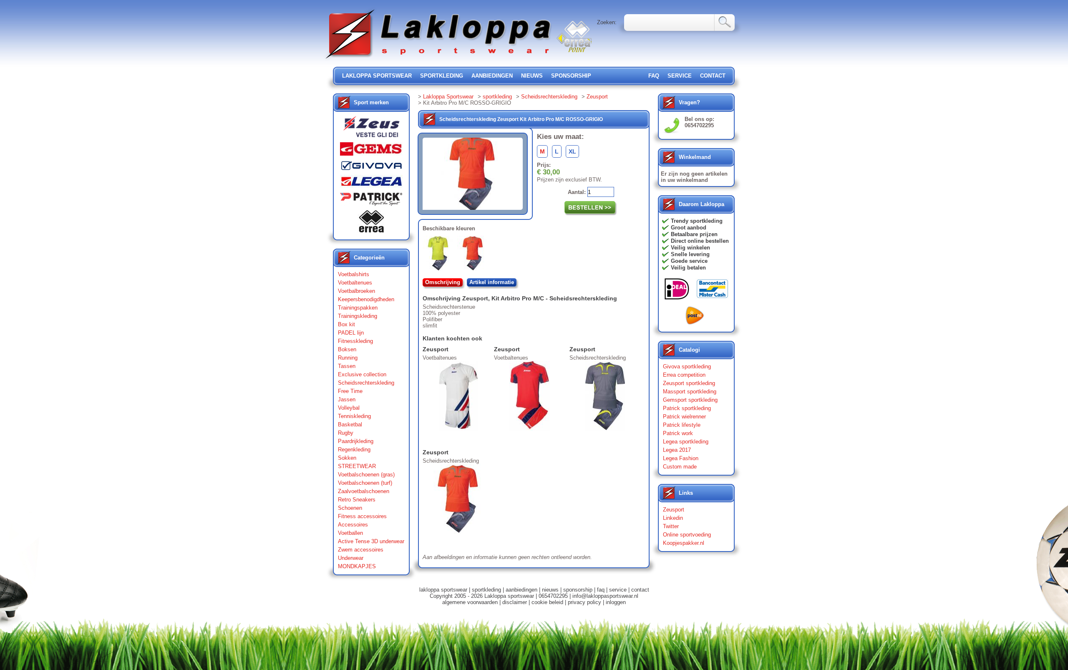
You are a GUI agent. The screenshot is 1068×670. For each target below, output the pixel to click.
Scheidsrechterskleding (366, 383)
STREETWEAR (357, 466)
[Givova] (371, 167)
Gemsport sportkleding (690, 400)
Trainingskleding (357, 316)
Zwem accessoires (360, 550)
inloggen (616, 602)
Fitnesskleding (355, 341)
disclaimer (514, 602)
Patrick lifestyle (681, 425)
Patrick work (678, 433)
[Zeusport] (371, 129)
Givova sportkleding (687, 366)
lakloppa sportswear (377, 76)
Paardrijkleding (355, 441)
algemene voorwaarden (470, 602)
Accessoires (353, 524)
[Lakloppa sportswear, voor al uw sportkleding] (438, 59)
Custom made (680, 466)
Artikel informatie (491, 282)
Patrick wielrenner (684, 416)
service (680, 76)
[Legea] (371, 183)
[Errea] (371, 223)
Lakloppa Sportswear (448, 96)
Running (348, 358)
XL (572, 151)
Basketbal (350, 424)
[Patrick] (371, 201)
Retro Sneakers (356, 499)
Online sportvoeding (687, 534)
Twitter (671, 526)
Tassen (346, 366)
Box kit (346, 324)
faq (601, 590)
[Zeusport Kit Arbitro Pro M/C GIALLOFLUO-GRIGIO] (440, 255)
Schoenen (350, 508)
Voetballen (350, 533)
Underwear (350, 558)
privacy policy (584, 602)
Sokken (347, 458)
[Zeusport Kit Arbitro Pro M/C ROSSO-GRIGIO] (474, 255)
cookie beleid (547, 602)
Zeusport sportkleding (689, 383)
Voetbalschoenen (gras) (366, 474)
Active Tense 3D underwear (371, 541)
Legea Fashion (680, 458)
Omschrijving (442, 282)
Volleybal (349, 408)
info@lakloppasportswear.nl (605, 596)
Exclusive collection (362, 374)
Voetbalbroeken (356, 291)
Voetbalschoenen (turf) (365, 483)
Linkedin (673, 518)
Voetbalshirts (353, 274)
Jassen (346, 399)
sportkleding (441, 76)
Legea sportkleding (685, 441)
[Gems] (371, 151)
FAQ (653, 76)
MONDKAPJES (357, 566)
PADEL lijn (351, 333)
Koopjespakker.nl (683, 543)
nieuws (532, 76)
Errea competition (684, 375)
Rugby (345, 433)
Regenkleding (354, 449)
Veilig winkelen (690, 247)
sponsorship (571, 76)
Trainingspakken (358, 308)
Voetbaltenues (355, 283)
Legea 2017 (677, 450)
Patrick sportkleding (687, 408)
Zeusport (597, 96)
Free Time (350, 391)
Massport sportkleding (689, 391)
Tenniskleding (354, 416)
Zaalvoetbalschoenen (363, 491)
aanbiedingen (492, 76)
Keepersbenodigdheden (366, 299)
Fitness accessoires (362, 516)
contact (712, 76)
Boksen (347, 349)
